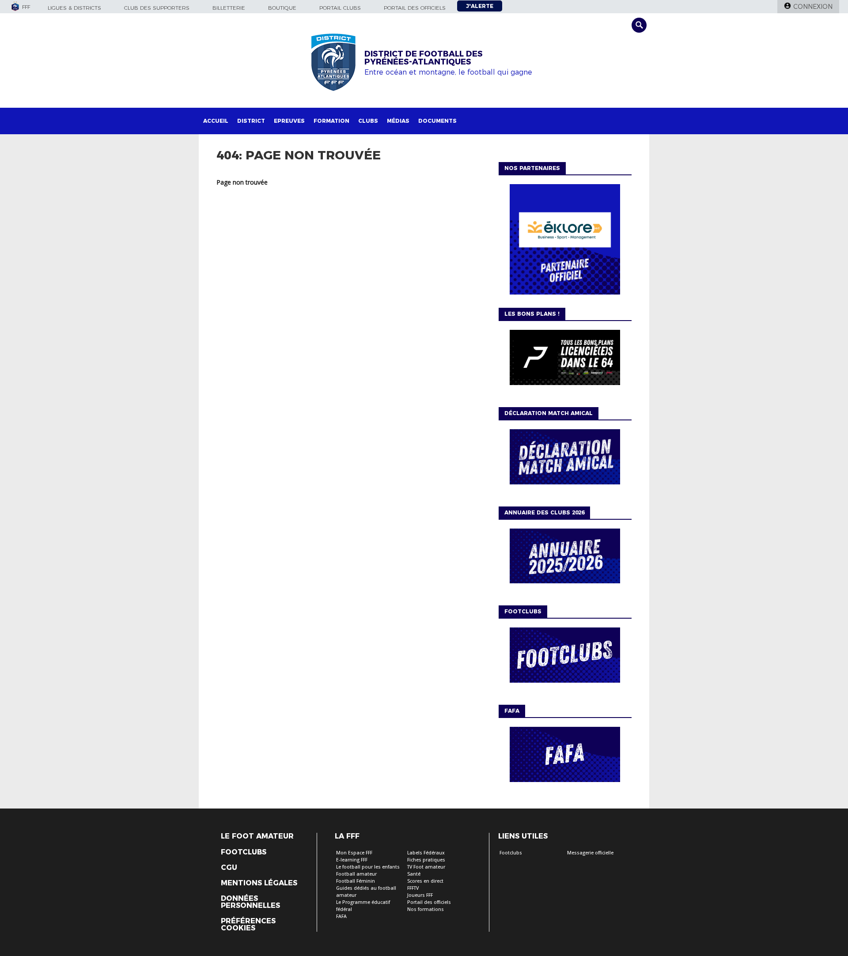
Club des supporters (156, 7)
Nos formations (425, 909)
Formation (331, 120)
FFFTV (413, 888)
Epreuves (289, 120)
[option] (565, 241)
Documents (437, 120)
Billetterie (228, 7)
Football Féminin (355, 881)
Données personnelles (250, 902)
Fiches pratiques (426, 860)
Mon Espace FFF (354, 853)
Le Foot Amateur (257, 836)
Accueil (215, 120)
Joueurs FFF (420, 895)
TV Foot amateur (426, 867)
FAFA (341, 916)
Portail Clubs (340, 7)
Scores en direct (425, 881)
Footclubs (243, 852)
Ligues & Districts (74, 7)
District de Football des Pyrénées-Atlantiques (423, 58)
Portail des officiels (415, 7)
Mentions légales (259, 883)
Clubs (368, 120)
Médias (398, 120)
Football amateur (356, 874)
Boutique (282, 7)
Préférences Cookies (248, 925)
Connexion (813, 7)
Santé (413, 874)
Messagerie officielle (590, 853)
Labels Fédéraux (426, 853)
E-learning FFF (351, 860)
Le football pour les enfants (368, 867)
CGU (229, 867)
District (251, 120)
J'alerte (479, 6)
